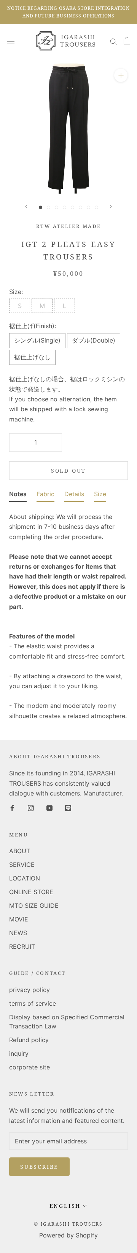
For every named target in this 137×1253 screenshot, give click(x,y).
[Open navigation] (10, 41)
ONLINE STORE (31, 892)
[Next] (111, 206)
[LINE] (68, 808)
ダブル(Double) (93, 340)
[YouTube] (49, 808)
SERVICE (22, 864)
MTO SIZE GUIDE (34, 905)
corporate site (29, 1067)
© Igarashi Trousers (68, 1224)
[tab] (18, 495)
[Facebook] (12, 808)
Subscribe (39, 1166)
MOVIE (18, 919)
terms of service (32, 1003)
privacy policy (29, 990)
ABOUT (19, 851)
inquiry (19, 1053)
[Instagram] (31, 808)
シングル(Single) (37, 340)
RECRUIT (22, 946)
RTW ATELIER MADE (68, 226)
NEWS (18, 933)
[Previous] (26, 206)
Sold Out (68, 470)
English (65, 1205)
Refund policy (29, 1040)
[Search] (113, 40)
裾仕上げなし (32, 357)
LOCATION (24, 878)
